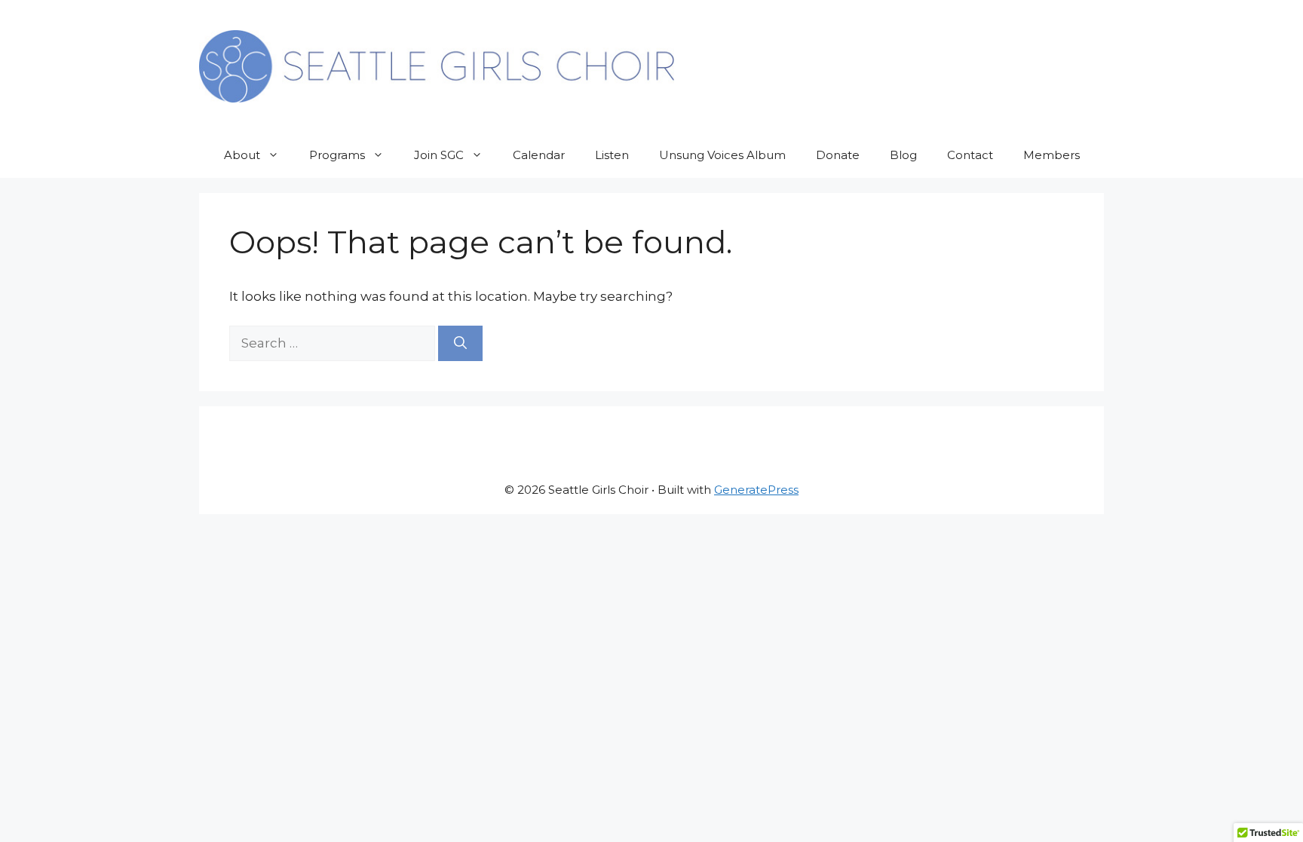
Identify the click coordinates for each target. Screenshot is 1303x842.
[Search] (460, 344)
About (242, 155)
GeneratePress (756, 489)
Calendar (539, 155)
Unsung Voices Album (722, 155)
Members (1051, 155)
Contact (970, 155)
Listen (612, 155)
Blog (903, 155)
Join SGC (439, 155)
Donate (838, 155)
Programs (337, 155)
